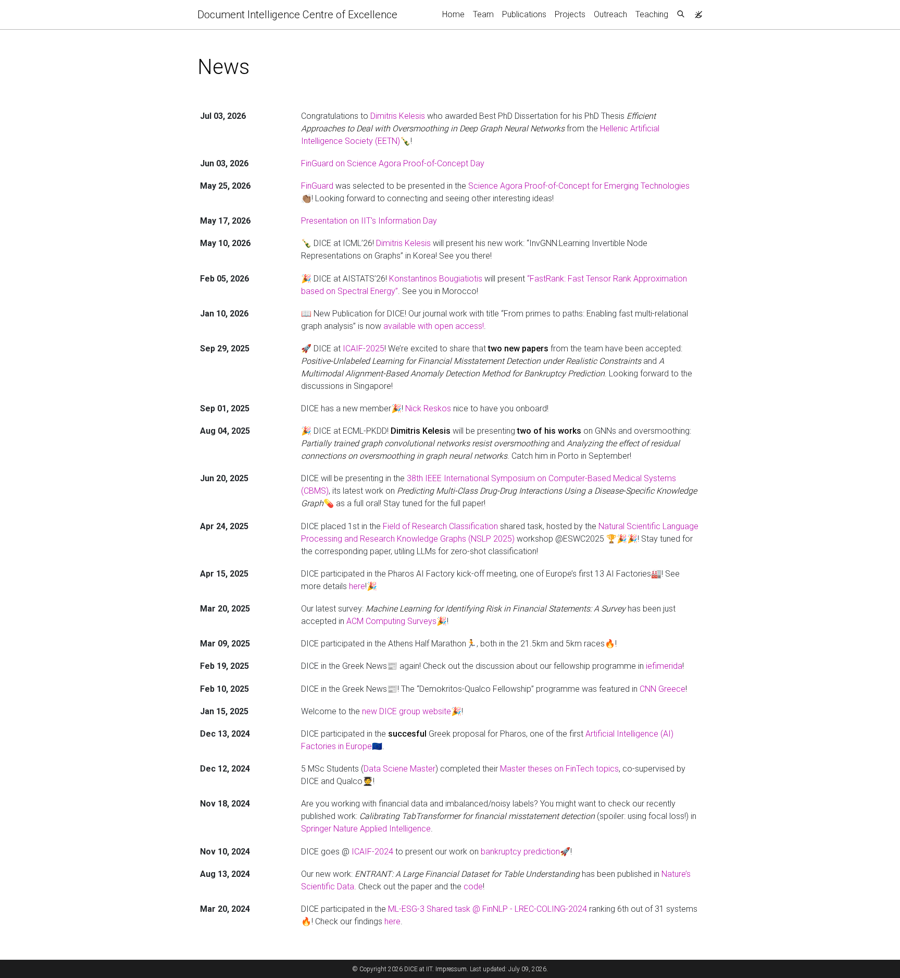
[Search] (680, 14)
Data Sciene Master (399, 769)
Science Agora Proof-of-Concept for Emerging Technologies (579, 186)
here (357, 586)
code (473, 886)
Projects (570, 14)
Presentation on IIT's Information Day (369, 221)
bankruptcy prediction (520, 852)
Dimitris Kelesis (397, 116)
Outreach (610, 14)
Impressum (451, 969)
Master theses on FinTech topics (559, 769)
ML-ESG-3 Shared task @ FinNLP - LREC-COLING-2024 (487, 909)
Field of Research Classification (440, 526)
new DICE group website (406, 711)
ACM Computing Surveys (391, 621)
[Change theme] (696, 11)
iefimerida (664, 666)
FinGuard (317, 186)
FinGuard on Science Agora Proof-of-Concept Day (392, 163)
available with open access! (433, 326)
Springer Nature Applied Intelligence (366, 829)
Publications (524, 14)
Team (483, 14)
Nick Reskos (428, 408)
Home (453, 14)
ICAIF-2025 (363, 348)
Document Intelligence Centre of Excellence (297, 14)
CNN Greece (662, 689)
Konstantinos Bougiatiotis (435, 279)
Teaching (651, 14)
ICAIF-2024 (372, 852)
